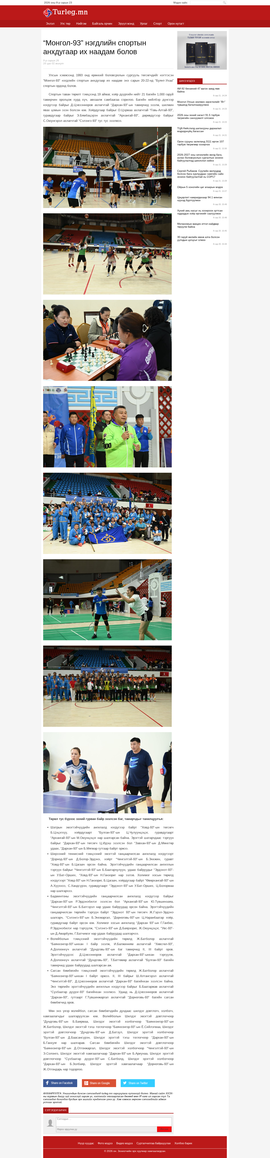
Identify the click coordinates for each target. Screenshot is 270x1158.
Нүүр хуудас (86, 1143)
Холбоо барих (183, 1143)
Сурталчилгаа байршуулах (153, 1143)
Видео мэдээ (124, 1143)
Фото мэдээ (105, 1143)
